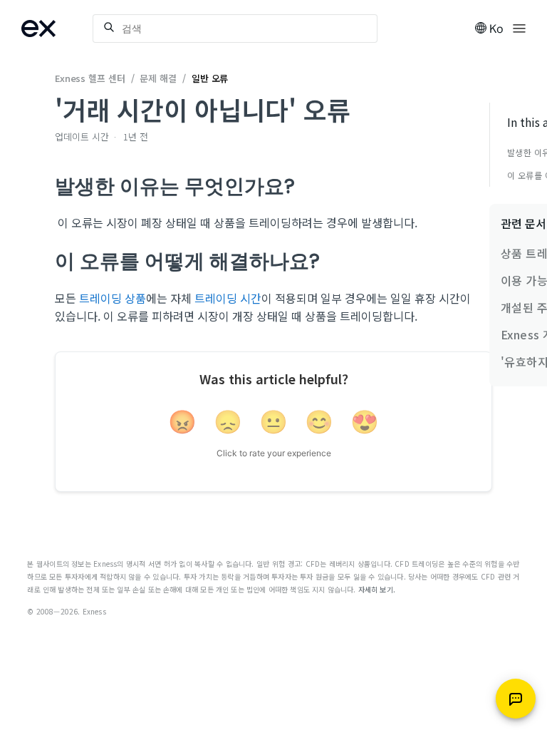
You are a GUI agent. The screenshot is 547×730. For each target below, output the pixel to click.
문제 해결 (158, 78)
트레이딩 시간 (227, 298)
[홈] (57, 28)
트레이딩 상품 (112, 298)
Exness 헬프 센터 (90, 78)
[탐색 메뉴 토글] (519, 27)
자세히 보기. (376, 589)
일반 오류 (210, 78)
